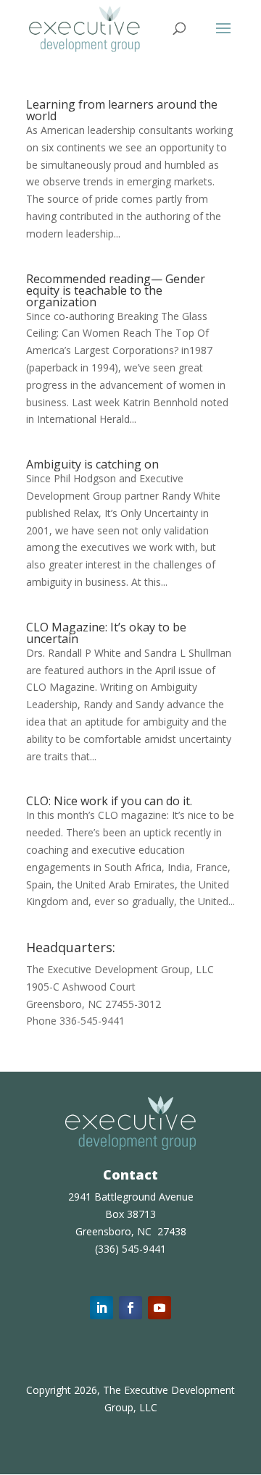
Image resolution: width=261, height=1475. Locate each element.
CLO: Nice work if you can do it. (109, 801)
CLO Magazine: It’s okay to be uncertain (106, 633)
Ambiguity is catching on (92, 464)
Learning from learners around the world (122, 110)
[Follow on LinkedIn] (101, 1307)
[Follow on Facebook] (130, 1307)
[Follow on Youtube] (159, 1307)
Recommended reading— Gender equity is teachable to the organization (115, 290)
